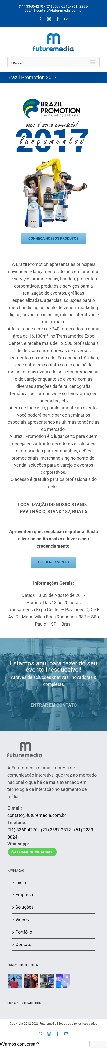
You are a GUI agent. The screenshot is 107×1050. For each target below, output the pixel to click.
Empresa (24, 894)
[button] (19, 1044)
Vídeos (22, 919)
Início (20, 882)
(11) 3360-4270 (31, 6)
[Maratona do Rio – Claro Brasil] (14, 981)
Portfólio (23, 932)
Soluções (24, 907)
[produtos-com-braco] (53, 159)
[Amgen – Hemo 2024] (62, 981)
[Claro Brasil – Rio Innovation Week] (30, 981)
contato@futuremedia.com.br (59, 10)
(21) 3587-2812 (58, 6)
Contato (23, 944)
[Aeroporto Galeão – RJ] (46, 981)
